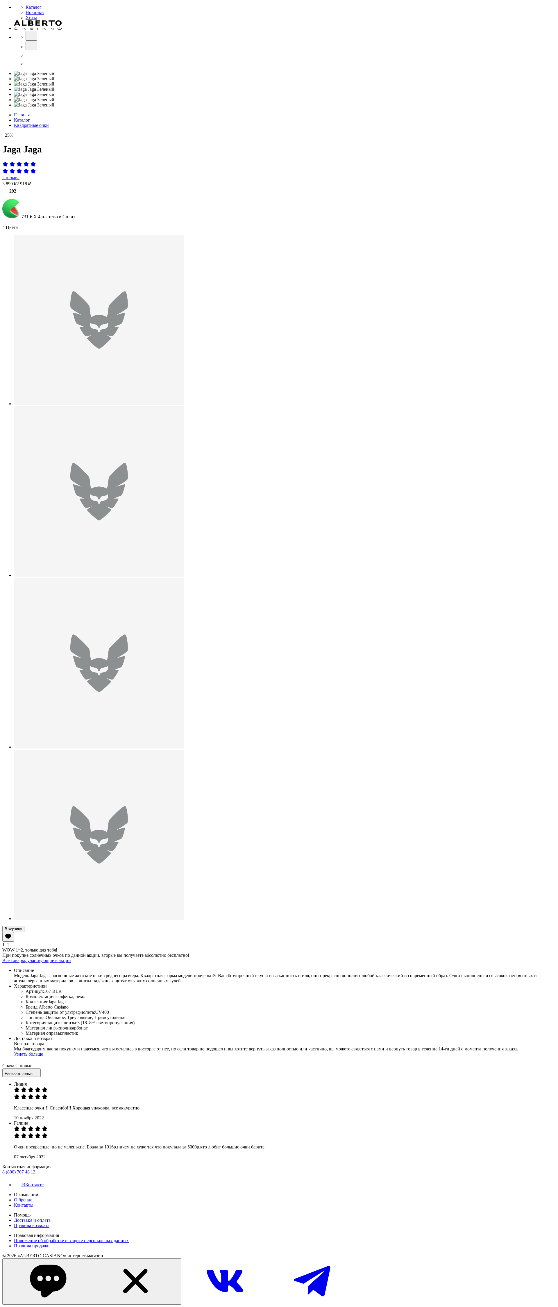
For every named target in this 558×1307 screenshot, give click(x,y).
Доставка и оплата (32, 1220)
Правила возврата (31, 1225)
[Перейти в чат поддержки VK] (225, 1301)
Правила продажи (32, 1245)
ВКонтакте (33, 1184)
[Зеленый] (99, 746)
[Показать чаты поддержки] (91, 1281)
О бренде (23, 1199)
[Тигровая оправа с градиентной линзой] (99, 575)
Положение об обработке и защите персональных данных (71, 1240)
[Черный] (99, 403)
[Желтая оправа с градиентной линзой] (99, 918)
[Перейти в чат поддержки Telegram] (312, 1301)
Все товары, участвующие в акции (36, 960)
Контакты (23, 1205)
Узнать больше (28, 1054)
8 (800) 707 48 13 (18, 1171)
